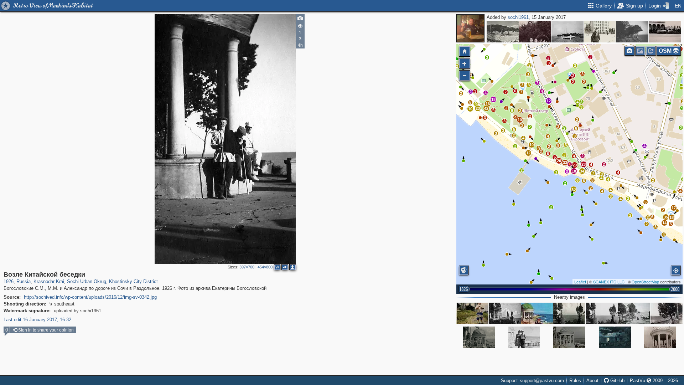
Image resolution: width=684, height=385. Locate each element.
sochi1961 (518, 17)
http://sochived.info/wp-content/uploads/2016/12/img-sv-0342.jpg (90, 297)
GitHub (617, 380)
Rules (575, 380)
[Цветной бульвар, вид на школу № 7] (600, 31)
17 (674, 208)
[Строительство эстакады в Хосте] (503, 31)
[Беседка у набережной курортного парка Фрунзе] (479, 337)
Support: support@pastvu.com (532, 380)
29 (574, 165)
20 (559, 161)
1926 (9, 281)
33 (565, 162)
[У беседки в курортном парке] (569, 313)
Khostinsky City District (133, 281)
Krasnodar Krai (48, 281)
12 (548, 101)
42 (486, 108)
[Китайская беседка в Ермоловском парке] (505, 313)
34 (582, 171)
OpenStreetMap (645, 281)
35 (666, 217)
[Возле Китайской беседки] (570, 164)
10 (520, 120)
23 (583, 164)
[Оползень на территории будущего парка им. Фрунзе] (632, 31)
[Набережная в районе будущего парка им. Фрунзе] (634, 313)
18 (493, 99)
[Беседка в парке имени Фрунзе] (569, 337)
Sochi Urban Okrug (86, 281)
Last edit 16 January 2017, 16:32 (37, 319)
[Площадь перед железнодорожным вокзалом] (665, 31)
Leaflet (580, 281)
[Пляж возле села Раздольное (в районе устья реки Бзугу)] (567, 31)
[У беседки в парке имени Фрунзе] (472, 313)
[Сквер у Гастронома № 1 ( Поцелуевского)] (535, 31)
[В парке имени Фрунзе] (524, 337)
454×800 (265, 267)
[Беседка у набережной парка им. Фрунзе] (537, 313)
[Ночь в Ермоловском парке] (615, 337)
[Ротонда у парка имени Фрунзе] (660, 337)
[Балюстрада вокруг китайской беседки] (667, 313)
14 (664, 223)
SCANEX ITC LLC (609, 281)
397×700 (246, 267)
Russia (23, 281)
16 (488, 104)
